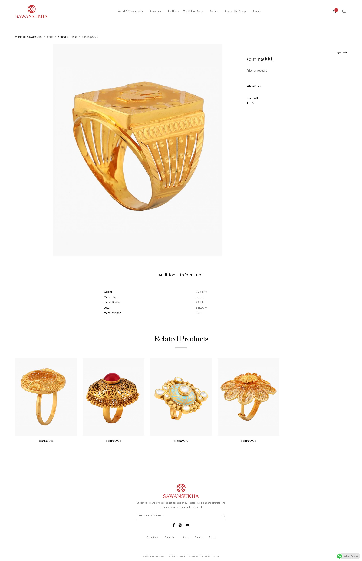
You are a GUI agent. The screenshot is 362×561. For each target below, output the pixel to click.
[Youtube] (187, 525)
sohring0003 (46, 440)
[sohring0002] (345, 52)
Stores (212, 537)
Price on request (257, 70)
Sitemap (215, 556)
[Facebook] (174, 525)
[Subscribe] (221, 515)
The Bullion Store (193, 11)
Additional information (181, 275)
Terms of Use (205, 556)
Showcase (155, 11)
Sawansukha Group (235, 11)
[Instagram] (180, 525)
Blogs (185, 537)
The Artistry (152, 537)
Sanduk (257, 11)
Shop (50, 37)
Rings (74, 37)
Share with (252, 98)
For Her (172, 11)
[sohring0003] (339, 52)
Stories (214, 11)
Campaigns (170, 537)
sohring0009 (248, 440)
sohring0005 (113, 440)
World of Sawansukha (28, 37)
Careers (198, 537)
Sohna (62, 37)
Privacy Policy (192, 556)
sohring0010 (181, 440)
